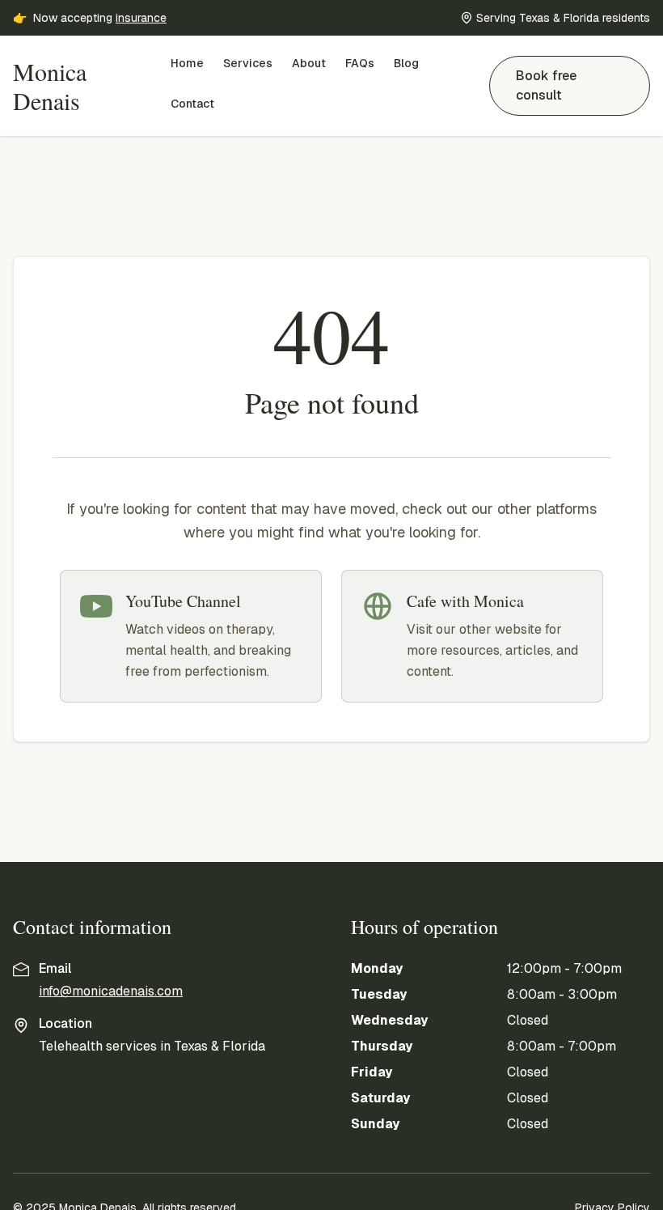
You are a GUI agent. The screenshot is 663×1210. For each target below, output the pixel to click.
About (309, 63)
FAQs (359, 63)
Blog (406, 63)
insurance (141, 18)
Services (247, 63)
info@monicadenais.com (111, 991)
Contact (192, 103)
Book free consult (546, 85)
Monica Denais (50, 86)
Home (187, 63)
